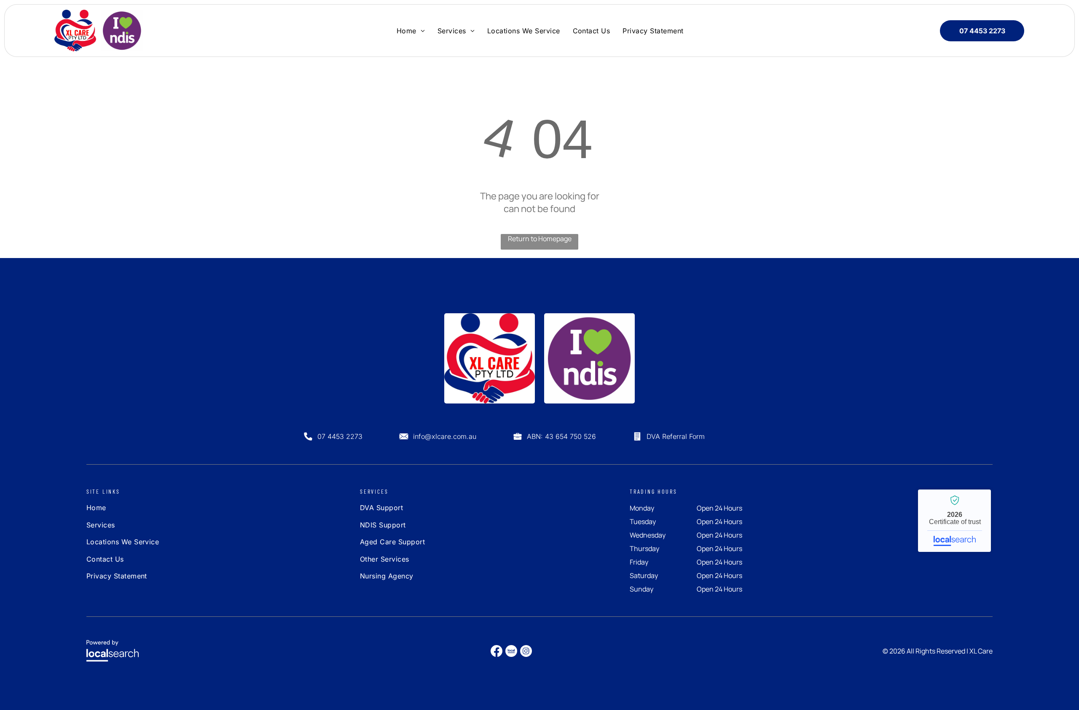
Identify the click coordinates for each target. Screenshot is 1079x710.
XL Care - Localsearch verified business (954, 520)
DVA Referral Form (676, 436)
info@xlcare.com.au (444, 436)
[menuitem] (410, 30)
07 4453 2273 (339, 436)
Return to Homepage (540, 238)
